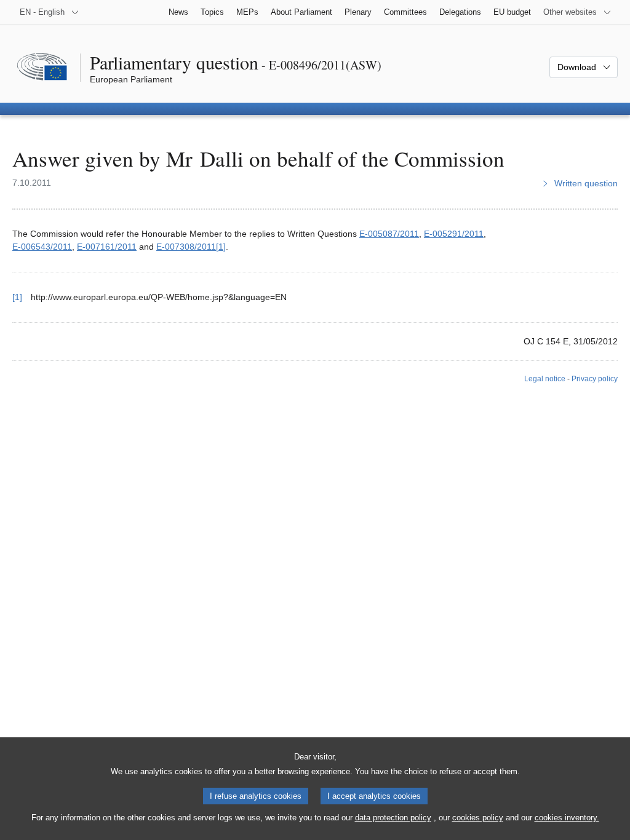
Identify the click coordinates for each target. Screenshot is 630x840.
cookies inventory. (567, 817)
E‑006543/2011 (42, 247)
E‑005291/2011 (454, 234)
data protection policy (393, 817)
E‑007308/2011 (186, 247)
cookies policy (477, 817)
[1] (221, 247)
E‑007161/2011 (107, 247)
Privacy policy (595, 378)
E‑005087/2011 (389, 234)
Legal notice (544, 378)
